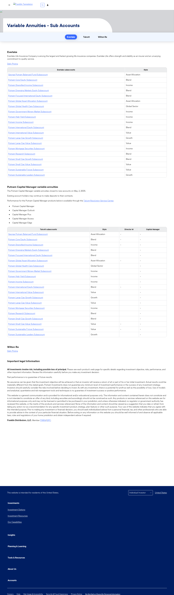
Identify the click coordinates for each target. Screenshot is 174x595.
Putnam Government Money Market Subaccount (29, 111)
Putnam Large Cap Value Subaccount (25, 143)
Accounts (12, 580)
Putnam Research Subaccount (21, 153)
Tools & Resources (16, 557)
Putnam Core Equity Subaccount (22, 79)
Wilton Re (102, 37)
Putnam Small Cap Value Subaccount (24, 164)
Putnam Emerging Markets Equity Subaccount (28, 90)
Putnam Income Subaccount (20, 122)
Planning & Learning (17, 546)
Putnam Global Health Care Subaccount (26, 106)
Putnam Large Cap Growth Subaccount (25, 138)
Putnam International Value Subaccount (26, 132)
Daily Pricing (12, 63)
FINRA (43, 420)
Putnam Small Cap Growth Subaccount (25, 159)
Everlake (71, 37)
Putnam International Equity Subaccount (26, 127)
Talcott (86, 37)
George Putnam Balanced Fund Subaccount (28, 74)
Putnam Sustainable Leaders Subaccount (26, 174)
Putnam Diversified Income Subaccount (25, 85)
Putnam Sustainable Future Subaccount (26, 169)
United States (161, 492)
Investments (13, 503)
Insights (11, 535)
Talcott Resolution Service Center (99, 200)
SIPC (49, 420)
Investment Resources (18, 515)
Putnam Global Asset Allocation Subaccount (28, 101)
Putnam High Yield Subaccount (22, 116)
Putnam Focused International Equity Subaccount (30, 95)
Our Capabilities (15, 522)
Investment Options (16, 509)
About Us (12, 569)
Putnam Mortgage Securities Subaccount (26, 148)
